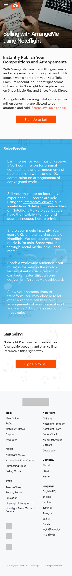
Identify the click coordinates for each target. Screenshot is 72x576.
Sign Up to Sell (36, 119)
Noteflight (20, 510)
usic (15, 454)
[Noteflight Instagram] (9, 547)
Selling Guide (13, 471)
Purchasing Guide (16, 465)
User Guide (12, 418)
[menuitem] (64, 6)
